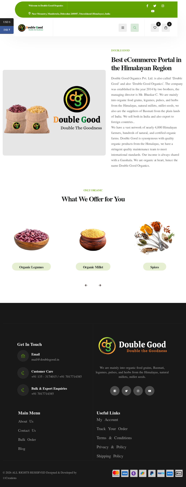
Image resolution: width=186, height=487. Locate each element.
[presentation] (86, 285)
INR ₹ (9, 30)
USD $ (8, 22)
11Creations (10, 478)
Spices (154, 267)
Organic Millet (93, 267)
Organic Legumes (31, 267)
